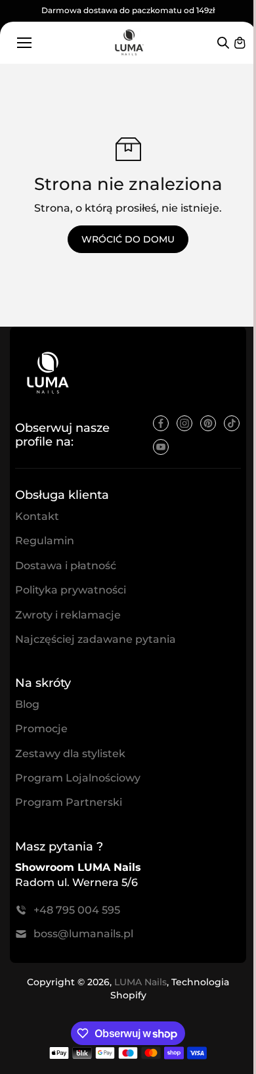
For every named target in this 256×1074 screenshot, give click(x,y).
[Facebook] (161, 423)
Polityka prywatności (70, 590)
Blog (27, 704)
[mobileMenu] (24, 42)
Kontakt (37, 516)
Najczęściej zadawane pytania (95, 639)
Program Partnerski (68, 802)
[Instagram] (184, 423)
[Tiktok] (232, 423)
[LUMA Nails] (128, 42)
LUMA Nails (140, 982)
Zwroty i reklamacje (68, 615)
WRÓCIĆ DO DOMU (128, 239)
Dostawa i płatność (65, 565)
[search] (223, 42)
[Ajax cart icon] (239, 42)
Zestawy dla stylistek (70, 753)
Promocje (41, 728)
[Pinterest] (208, 423)
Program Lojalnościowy (77, 778)
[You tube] (161, 447)
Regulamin (44, 540)
